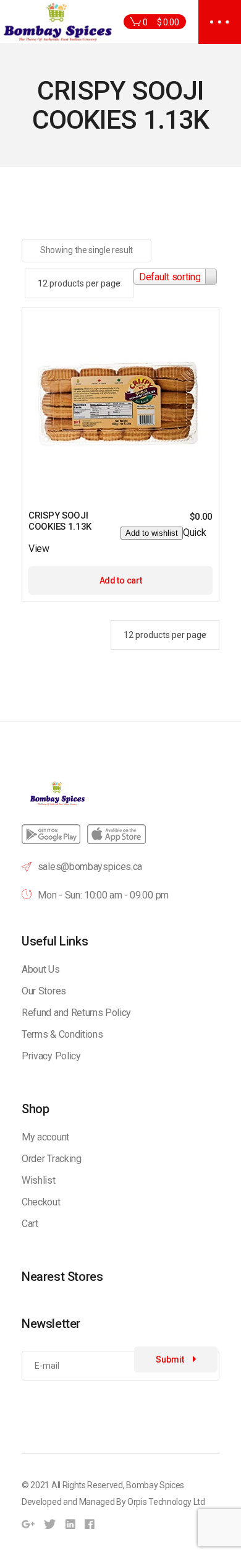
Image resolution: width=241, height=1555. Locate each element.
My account (45, 1137)
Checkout (41, 1202)
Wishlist (38, 1180)
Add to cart (120, 580)
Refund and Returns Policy (76, 1013)
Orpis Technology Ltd (166, 1502)
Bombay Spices (155, 1485)
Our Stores (44, 991)
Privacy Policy (51, 1056)
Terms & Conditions (62, 1034)
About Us (40, 969)
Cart (30, 1224)
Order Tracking (52, 1159)
